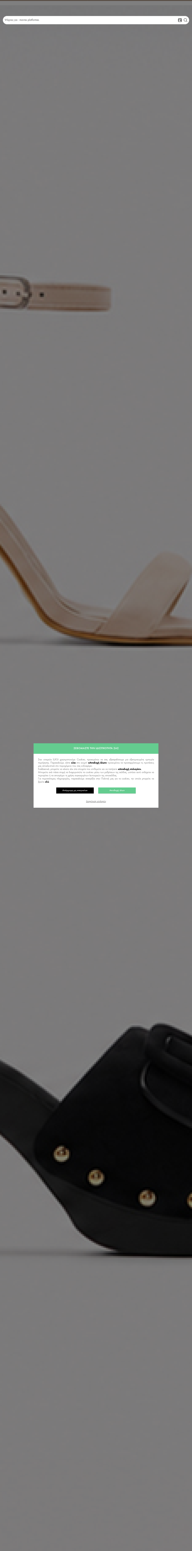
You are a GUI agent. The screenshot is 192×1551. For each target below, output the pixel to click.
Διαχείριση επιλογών (96, 801)
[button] (186, 20)
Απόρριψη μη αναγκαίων (75, 790)
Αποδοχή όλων (117, 790)
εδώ (47, 782)
